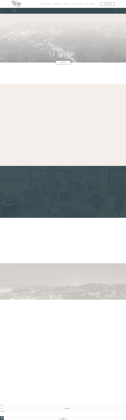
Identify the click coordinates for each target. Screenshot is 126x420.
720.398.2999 (107, 4)
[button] (2, 418)
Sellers (75, 4)
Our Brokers (57, 4)
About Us (93, 4)
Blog (86, 4)
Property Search (45, 4)
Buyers (81, 4)
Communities (67, 4)
